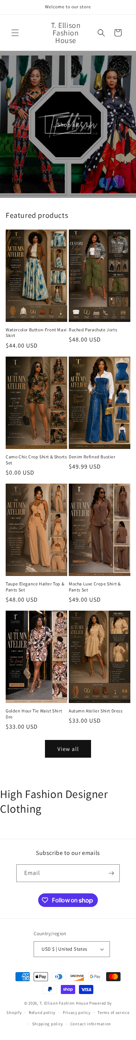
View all (68, 748)
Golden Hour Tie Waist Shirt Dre (34, 714)
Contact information (90, 1023)
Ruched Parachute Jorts (93, 329)
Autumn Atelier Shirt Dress (96, 711)
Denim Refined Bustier (92, 456)
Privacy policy (77, 1012)
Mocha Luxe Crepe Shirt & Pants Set (95, 587)
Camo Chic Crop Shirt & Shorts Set (36, 460)
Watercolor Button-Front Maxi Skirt (36, 332)
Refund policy (42, 1012)
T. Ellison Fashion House (64, 1003)
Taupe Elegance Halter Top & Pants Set (35, 587)
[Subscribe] (111, 873)
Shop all (68, 124)
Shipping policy (47, 1023)
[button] (15, 33)
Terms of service (113, 1012)
